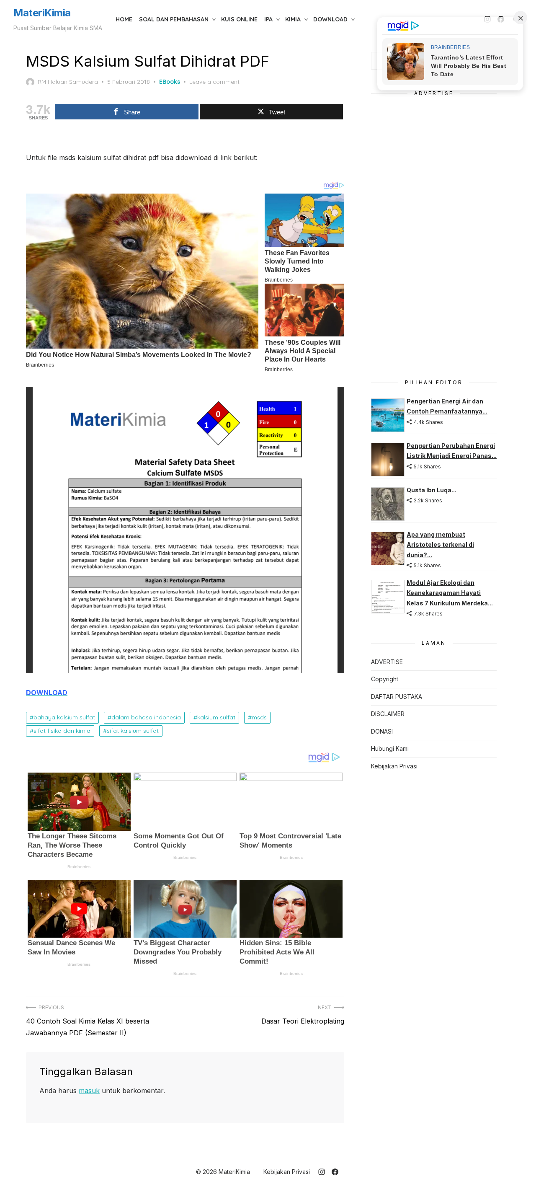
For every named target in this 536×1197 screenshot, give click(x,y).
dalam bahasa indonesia (146, 717)
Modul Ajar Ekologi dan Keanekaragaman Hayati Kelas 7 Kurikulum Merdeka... (450, 593)
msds (259, 717)
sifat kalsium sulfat (133, 730)
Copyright (384, 679)
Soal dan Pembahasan (174, 19)
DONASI (382, 731)
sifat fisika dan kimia (62, 730)
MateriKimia (42, 13)
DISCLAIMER (388, 713)
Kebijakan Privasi (394, 766)
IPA (268, 19)
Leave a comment (214, 81)
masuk (89, 1090)
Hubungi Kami (390, 748)
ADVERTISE (387, 661)
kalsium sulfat (216, 717)
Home (124, 19)
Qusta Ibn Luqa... (431, 490)
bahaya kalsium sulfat (64, 717)
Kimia (293, 19)
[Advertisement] (434, 233)
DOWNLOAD (330, 19)
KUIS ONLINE (239, 19)
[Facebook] (335, 1172)
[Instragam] (322, 1172)
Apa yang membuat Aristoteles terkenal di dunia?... (440, 544)
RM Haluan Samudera (68, 81)
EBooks (169, 81)
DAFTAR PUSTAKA (396, 696)
